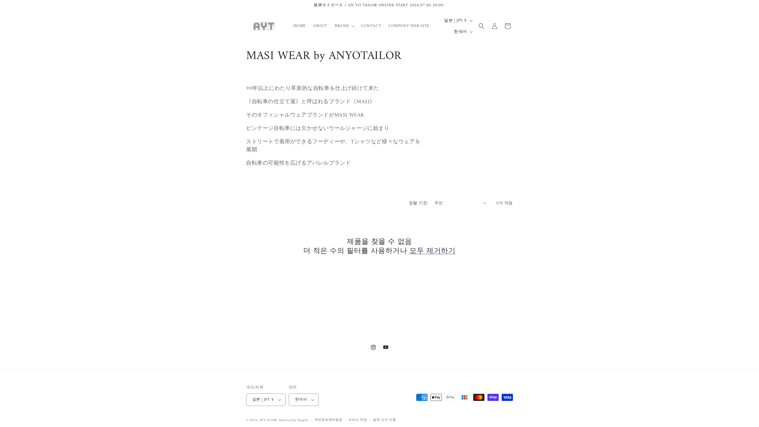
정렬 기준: (418, 203)
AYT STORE (268, 420)
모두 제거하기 (432, 251)
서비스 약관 (357, 420)
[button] (344, 26)
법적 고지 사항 (384, 420)
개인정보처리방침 (328, 420)
